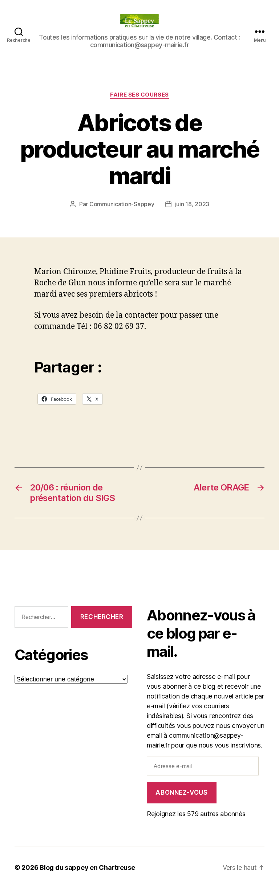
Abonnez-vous (181, 792)
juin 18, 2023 (192, 204)
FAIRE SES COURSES (139, 94)
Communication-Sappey (121, 204)
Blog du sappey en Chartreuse (87, 867)
